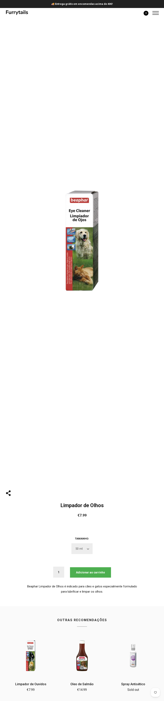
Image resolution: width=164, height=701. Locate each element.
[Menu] (154, 13)
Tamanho (81, 538)
